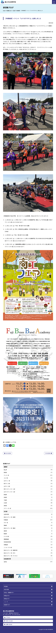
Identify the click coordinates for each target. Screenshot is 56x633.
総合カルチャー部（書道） (28, 528)
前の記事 (8, 453)
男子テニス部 (28, 483)
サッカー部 (28, 475)
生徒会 (28, 561)
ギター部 (28, 522)
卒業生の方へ (7, 595)
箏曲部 (28, 525)
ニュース (6, 601)
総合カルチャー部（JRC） (28, 553)
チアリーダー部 (28, 508)
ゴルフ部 (28, 478)
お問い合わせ (9, 624)
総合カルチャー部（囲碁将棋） (28, 550)
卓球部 (28, 505)
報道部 (28, 533)
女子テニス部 (28, 486)
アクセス (8, 617)
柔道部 (28, 494)
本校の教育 (6, 589)
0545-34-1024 (9, 621)
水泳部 (28, 503)
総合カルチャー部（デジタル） (28, 555)
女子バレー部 (28, 480)
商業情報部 (28, 539)
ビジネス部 (28, 536)
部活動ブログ (7, 604)
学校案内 (6, 586)
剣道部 (28, 497)
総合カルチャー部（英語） (28, 517)
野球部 (28, 472)
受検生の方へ (7, 598)
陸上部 (28, 469)
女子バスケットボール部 (28, 492)
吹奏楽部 (28, 520)
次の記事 (47, 453)
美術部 (28, 531)
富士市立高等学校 (49, 629)
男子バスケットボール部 (28, 489)
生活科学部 (28, 514)
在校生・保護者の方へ (9, 592)
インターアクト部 (28, 547)
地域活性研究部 (28, 542)
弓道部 (28, 500)
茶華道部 (28, 544)
